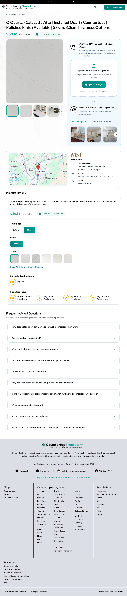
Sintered (41, 517)
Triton (56, 534)
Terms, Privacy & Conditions (111, 591)
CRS (98, 501)
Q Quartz (58, 517)
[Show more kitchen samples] (116, 134)
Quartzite (41, 511)
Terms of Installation (13, 579)
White (39, 532)
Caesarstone (59, 494)
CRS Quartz (59, 501)
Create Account (52, 477)
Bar (76, 504)
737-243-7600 (84, 183)
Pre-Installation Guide (13, 573)
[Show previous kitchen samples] (71, 134)
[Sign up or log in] (100, 6)
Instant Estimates (82, 477)
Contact (67, 477)
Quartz (40, 494)
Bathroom (79, 497)
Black (39, 536)
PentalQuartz (59, 514)
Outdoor (78, 507)
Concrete (79, 519)
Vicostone (58, 524)
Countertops (9, 491)
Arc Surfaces (59, 531)
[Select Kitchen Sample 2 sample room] (94, 134)
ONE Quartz (59, 547)
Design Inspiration (11, 566)
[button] (61, 110)
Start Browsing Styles (115, 7)
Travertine (41, 524)
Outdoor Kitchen (82, 511)
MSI (55, 544)
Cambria (58, 497)
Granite (40, 497)
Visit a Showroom (11, 498)
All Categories (80, 529)
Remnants (8, 494)
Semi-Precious (43, 514)
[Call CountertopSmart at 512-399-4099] (90, 6)
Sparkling (78, 522)
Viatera (57, 521)
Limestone (41, 501)
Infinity (57, 507)
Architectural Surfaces (107, 494)
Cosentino (58, 541)
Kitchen (78, 494)
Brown (40, 542)
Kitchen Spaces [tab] (80, 121)
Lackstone (58, 527)
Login (39, 477)
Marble (40, 504)
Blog (5, 583)
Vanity (77, 501)
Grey (39, 539)
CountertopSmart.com (14, 591)
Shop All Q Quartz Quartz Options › (27, 267)
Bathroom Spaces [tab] (102, 121)
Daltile (99, 514)
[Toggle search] (95, 7)
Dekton (57, 504)
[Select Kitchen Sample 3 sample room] (110, 134)
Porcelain (41, 507)
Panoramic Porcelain (63, 551)
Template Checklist (12, 569)
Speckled (78, 526)
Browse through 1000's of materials (61, 2)
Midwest (100, 511)
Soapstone (42, 521)
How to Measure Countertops (16, 576)
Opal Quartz (59, 511)
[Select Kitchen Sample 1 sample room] (77, 134)
